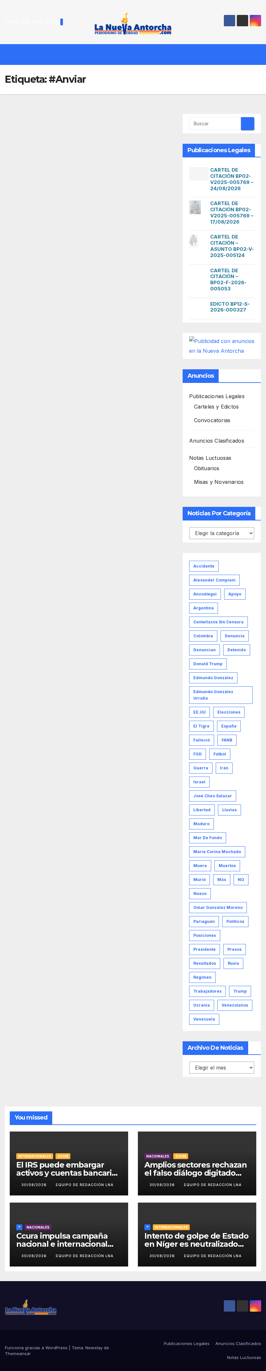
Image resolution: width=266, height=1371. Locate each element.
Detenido (236, 649)
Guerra (200, 767)
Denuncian (204, 649)
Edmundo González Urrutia (213, 695)
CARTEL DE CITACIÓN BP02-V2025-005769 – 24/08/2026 (231, 179)
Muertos (227, 865)
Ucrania (201, 1005)
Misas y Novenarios (219, 482)
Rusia (233, 963)
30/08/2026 (34, 1184)
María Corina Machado (217, 851)
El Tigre (201, 726)
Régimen (202, 977)
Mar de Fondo (207, 837)
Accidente (203, 566)
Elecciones (228, 712)
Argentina (203, 608)
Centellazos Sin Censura (218, 621)
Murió (199, 879)
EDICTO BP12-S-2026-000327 (230, 307)
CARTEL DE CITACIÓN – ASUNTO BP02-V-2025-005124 (232, 246)
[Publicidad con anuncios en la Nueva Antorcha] (221, 345)
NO (241, 879)
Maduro (201, 823)
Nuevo (200, 893)
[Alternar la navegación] (138, 54)
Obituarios (207, 468)
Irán (224, 767)
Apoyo (234, 594)
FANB (227, 740)
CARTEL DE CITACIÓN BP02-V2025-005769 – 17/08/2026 (231, 212)
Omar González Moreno (218, 907)
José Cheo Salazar (212, 795)
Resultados (204, 963)
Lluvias (229, 809)
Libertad (202, 809)
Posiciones (204, 935)
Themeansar (18, 1353)
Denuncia (235, 635)
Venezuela (204, 1019)
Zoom (62, 1156)
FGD (197, 754)
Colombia (203, 635)
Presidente (204, 949)
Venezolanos (235, 1005)
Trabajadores (207, 991)
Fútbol (219, 754)
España (228, 726)
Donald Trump (208, 663)
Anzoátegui (205, 594)
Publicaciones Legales (217, 396)
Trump (240, 991)
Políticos (235, 921)
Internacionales (34, 1156)
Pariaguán (204, 921)
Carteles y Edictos (216, 406)
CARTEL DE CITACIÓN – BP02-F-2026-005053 (228, 279)
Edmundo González (213, 677)
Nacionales (157, 1156)
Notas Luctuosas (210, 458)
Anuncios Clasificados (216, 440)
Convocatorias (212, 420)
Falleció (201, 740)
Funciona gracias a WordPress (37, 1347)
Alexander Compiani (214, 580)
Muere (200, 865)
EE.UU (199, 712)
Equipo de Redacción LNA (85, 1184)
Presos (234, 949)
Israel (199, 781)
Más (221, 879)
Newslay (94, 1347)
